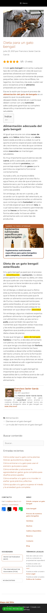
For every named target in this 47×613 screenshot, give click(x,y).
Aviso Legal (30, 574)
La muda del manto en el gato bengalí (24, 425)
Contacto (29, 541)
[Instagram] (9, 509)
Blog (28, 546)
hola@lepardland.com (13, 501)
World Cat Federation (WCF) (11, 558)
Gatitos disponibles (33, 531)
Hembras (29, 521)
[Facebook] (4, 509)
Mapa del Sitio (7, 602)
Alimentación (12, 418)
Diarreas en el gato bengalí (18, 421)
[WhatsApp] (21, 509)
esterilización (13, 275)
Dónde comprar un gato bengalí (35, 502)
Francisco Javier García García (26, 390)
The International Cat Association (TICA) (11, 570)
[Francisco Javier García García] (10, 397)
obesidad (36, 310)
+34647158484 (13, 505)
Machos (29, 526)
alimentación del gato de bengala (20, 94)
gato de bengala (32, 337)
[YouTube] (15, 509)
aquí (27, 568)
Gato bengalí (31, 508)
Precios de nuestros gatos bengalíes (34, 515)
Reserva (29, 536)
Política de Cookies (33, 579)
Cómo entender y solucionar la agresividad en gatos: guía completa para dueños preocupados (22, 472)
